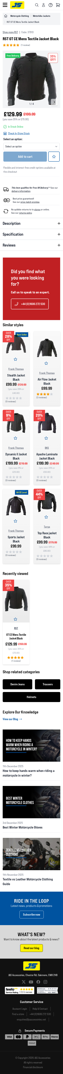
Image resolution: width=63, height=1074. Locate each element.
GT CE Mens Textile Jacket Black (16, 636)
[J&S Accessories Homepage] (17, 5)
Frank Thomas (16, 369)
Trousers (48, 684)
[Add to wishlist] (54, 157)
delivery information (21, 191)
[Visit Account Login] (43, 5)
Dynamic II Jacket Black (16, 456)
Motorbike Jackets (41, 15)
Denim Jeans (17, 684)
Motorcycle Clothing (19, 15)
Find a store (18, 1014)
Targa (47, 526)
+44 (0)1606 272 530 (33, 304)
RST (16, 628)
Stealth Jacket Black (16, 377)
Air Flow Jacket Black (47, 381)
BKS (47, 447)
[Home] (5, 16)
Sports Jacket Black (16, 539)
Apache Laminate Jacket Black (47, 456)
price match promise (29, 202)
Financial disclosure (33, 1067)
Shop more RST (10, 32)
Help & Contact (40, 1008)
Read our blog (31, 948)
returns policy (25, 213)
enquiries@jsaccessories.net (31, 1019)
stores (37, 209)
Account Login (19, 1008)
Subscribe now (31, 914)
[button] (54, 102)
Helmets (31, 697)
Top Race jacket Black (47, 535)
